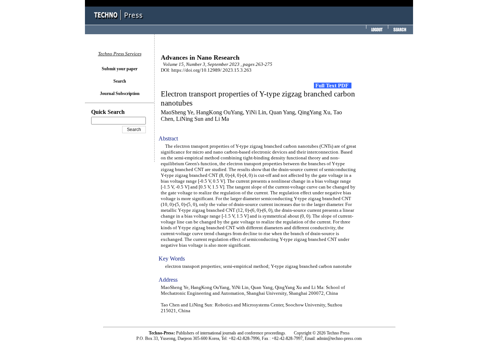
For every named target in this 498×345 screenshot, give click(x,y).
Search (119, 81)
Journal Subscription (120, 93)
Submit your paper (119, 68)
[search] (399, 32)
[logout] (376, 32)
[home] (119, 21)
